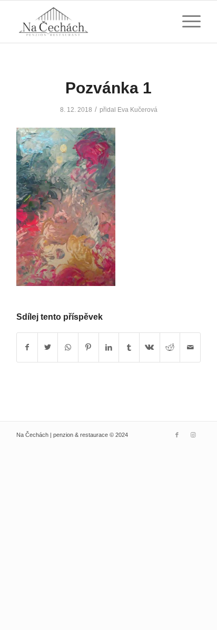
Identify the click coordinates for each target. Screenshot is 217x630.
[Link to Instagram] (193, 435)
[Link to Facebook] (177, 435)
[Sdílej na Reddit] (170, 347)
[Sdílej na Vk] (150, 347)
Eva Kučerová (137, 109)
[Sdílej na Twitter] (48, 347)
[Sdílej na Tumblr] (129, 347)
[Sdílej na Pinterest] (88, 347)
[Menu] (186, 22)
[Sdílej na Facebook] (27, 347)
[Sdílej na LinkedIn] (109, 347)
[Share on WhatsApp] (68, 347)
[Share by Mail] (190, 347)
